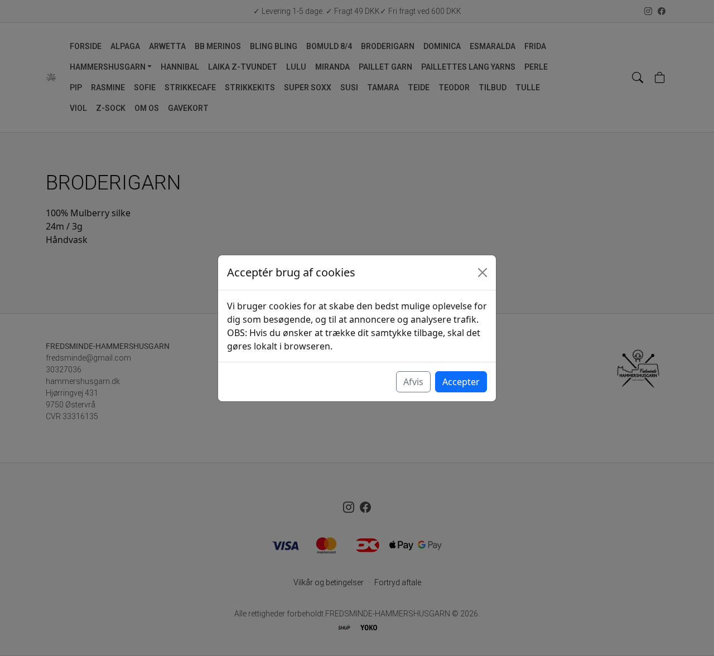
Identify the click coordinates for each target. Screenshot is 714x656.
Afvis (413, 382)
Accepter (461, 382)
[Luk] (482, 272)
